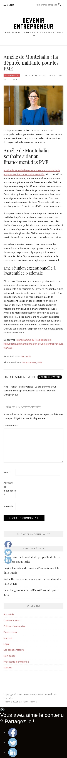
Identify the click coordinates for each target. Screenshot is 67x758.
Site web (8, 506)
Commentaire (9, 425)
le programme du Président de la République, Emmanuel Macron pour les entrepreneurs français (33, 343)
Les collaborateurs (14, 649)
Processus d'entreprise (16, 661)
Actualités (11, 75)
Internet (8, 638)
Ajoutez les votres (50, 377)
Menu (10, 4)
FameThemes (30, 701)
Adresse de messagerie (9, 488)
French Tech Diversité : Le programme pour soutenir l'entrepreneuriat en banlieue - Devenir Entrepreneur (30, 390)
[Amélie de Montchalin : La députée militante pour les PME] (33, 105)
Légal (6, 644)
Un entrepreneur (34, 75)
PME (40, 362)
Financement (29, 362)
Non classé (10, 655)
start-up (8, 667)
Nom (7, 472)
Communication (12, 620)
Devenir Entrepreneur (33, 23)
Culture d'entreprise (14, 626)
